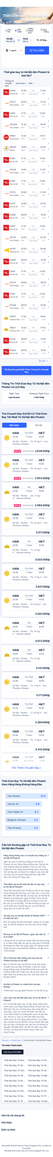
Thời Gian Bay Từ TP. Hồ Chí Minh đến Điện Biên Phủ (15, 1101)
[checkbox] (44, 30)
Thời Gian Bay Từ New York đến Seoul (15, 1086)
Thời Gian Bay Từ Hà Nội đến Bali (39, 1070)
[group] (11, 40)
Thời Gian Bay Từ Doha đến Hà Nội (15, 1070)
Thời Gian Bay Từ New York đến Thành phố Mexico (15, 1096)
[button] (18, 40)
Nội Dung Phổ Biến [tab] (12, 1052)
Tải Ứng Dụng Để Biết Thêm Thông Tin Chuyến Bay (26, 370)
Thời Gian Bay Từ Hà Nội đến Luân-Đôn (15, 1080)
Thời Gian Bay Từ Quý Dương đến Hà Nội (39, 1086)
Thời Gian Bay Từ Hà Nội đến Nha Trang (15, 1075)
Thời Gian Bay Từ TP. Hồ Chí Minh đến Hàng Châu (39, 1096)
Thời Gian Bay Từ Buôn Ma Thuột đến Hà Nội (15, 1060)
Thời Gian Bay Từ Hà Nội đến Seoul (39, 1060)
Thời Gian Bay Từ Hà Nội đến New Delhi (39, 1080)
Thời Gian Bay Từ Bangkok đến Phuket (39, 1101)
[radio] (8, 30)
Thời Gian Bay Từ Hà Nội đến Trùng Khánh (39, 1091)
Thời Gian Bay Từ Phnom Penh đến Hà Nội (15, 1091)
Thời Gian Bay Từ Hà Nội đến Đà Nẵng (39, 1065)
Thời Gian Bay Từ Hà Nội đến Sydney (15, 1065)
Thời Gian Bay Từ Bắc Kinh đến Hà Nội (39, 1075)
